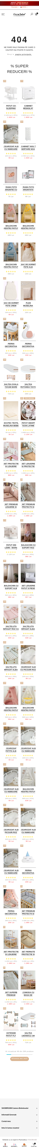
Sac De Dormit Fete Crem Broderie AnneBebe (11, 307)
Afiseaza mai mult (20, 1058)
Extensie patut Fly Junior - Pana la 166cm (11, 1037)
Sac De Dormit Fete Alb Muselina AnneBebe (28, 268)
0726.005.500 (32, 1140)
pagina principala (23, 54)
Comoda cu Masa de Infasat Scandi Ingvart (28, 996)
